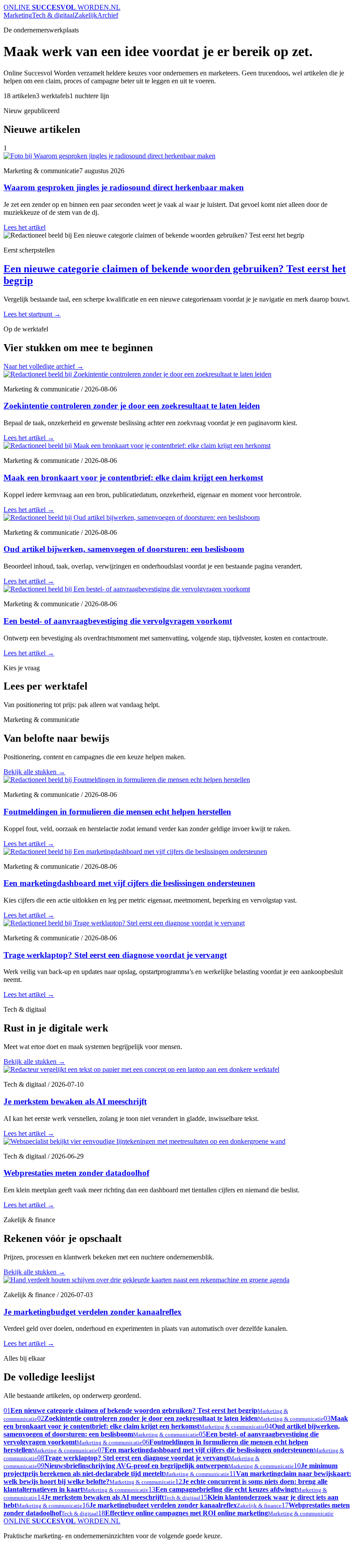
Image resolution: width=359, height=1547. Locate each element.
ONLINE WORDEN (62, 7)
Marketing (18, 15)
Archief (107, 15)
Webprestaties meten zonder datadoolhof (76, 1172)
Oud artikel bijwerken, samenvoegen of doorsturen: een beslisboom (124, 549)
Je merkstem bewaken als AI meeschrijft (75, 1101)
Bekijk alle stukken (34, 771)
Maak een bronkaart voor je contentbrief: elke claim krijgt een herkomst (133, 477)
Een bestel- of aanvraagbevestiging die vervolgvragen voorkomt (118, 621)
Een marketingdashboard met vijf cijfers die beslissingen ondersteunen (129, 883)
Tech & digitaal (53, 15)
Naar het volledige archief (44, 366)
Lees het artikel (25, 227)
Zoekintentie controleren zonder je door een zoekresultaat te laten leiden (132, 405)
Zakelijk (85, 15)
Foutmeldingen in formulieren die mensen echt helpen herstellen (117, 811)
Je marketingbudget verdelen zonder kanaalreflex (93, 1311)
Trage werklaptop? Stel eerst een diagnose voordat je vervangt (115, 955)
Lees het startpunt (32, 314)
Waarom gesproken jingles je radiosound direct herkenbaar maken (124, 187)
